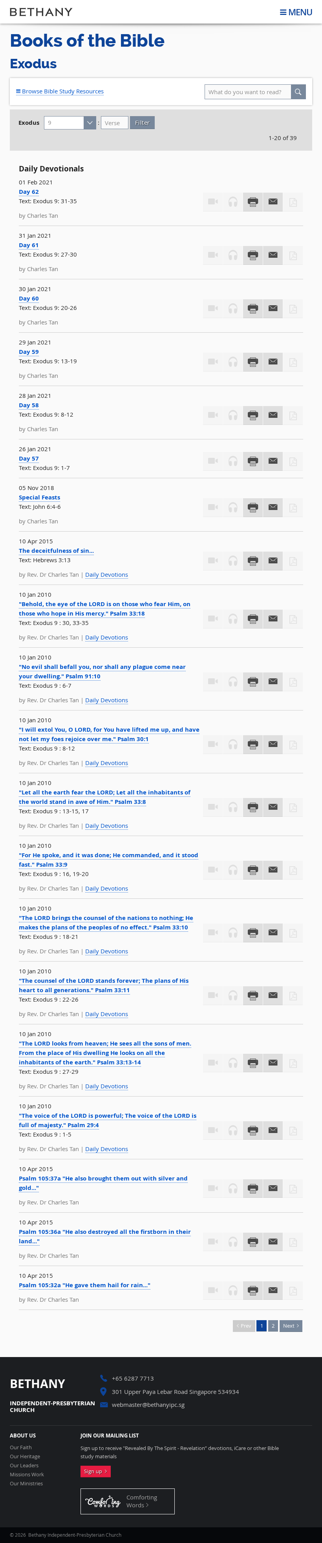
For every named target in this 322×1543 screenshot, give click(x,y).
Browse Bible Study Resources (62, 91)
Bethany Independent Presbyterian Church (41, 12)
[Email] (273, 202)
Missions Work (27, 1474)
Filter (142, 122)
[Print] (253, 202)
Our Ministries (26, 1483)
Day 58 (29, 405)
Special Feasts (39, 497)
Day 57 (29, 458)
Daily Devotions (106, 574)
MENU (300, 12)
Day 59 (29, 352)
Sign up (94, 1471)
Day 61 (29, 245)
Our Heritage (25, 1456)
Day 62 (29, 192)
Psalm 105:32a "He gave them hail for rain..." (84, 1285)
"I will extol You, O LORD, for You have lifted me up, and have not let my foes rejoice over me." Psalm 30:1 (109, 734)
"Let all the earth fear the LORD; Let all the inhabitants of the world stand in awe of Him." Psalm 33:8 (104, 797)
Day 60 (29, 298)
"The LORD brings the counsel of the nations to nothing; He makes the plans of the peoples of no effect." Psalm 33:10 (106, 922)
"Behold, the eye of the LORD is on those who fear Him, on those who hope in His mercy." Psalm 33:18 (104, 609)
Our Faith (21, 1447)
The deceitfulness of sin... (56, 551)
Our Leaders (24, 1465)
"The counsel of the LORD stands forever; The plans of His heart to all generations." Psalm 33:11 (103, 985)
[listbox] (70, 122)
